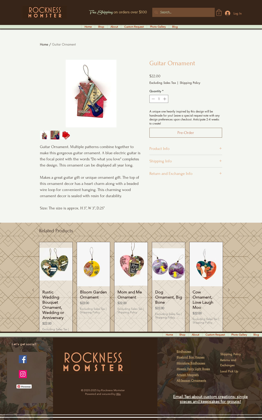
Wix (118, 393)
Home (44, 44)
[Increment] (165, 99)
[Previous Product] (33, 289)
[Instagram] (23, 374)
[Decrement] (153, 99)
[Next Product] (228, 289)
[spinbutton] (159, 99)
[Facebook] (23, 359)
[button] (219, 12)
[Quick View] (55, 264)
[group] (131, 290)
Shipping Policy (190, 83)
